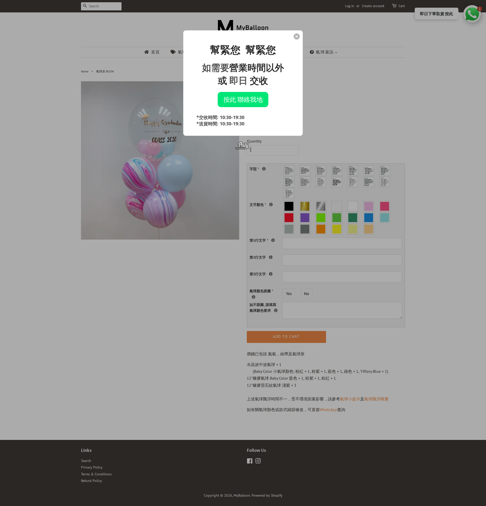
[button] (297, 36)
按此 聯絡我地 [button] (243, 99)
